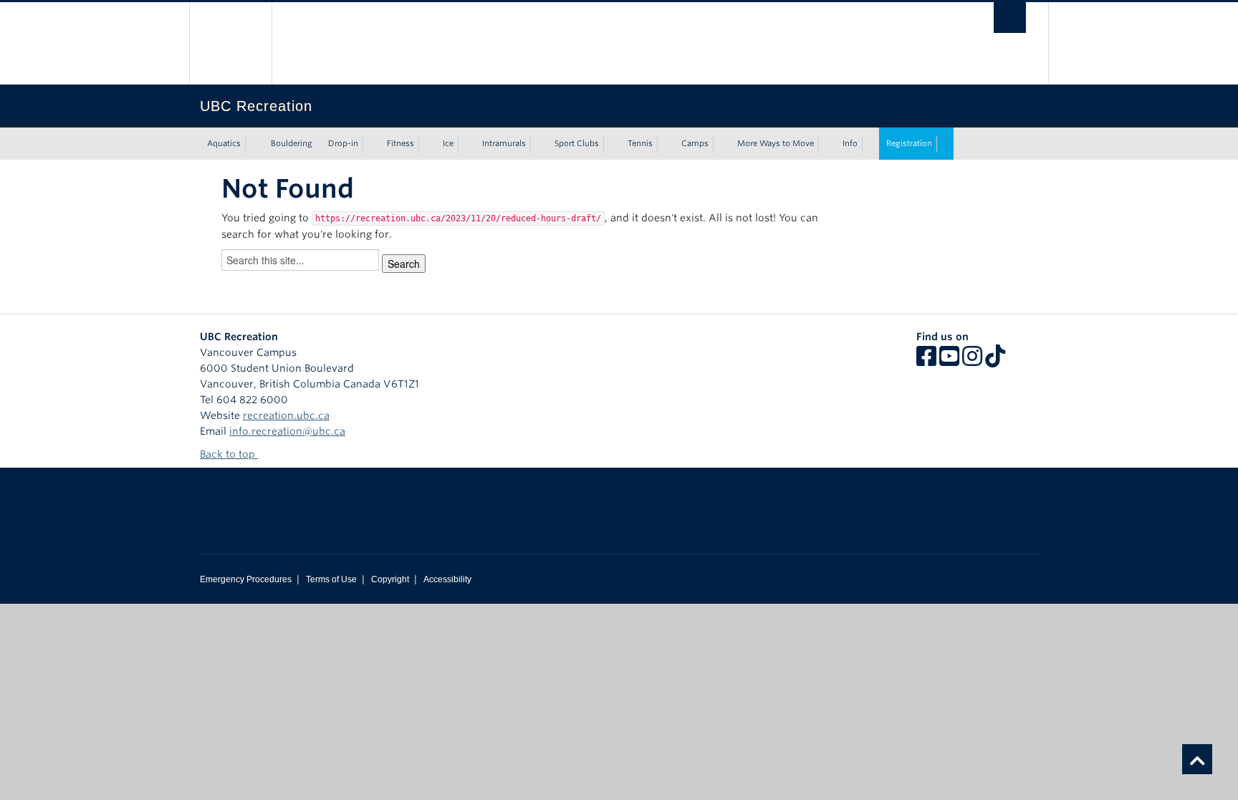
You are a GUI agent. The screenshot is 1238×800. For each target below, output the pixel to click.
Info (850, 143)
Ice (448, 143)
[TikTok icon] (995, 361)
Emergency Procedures (246, 579)
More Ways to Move (775, 143)
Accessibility (447, 579)
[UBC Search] (1010, 17)
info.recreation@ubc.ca (287, 431)
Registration (909, 143)
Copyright (390, 579)
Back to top (229, 454)
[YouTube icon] (949, 361)
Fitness (400, 143)
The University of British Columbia (230, 43)
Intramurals (504, 143)
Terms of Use (331, 579)
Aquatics (224, 143)
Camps (695, 143)
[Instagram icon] (972, 361)
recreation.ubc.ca (286, 415)
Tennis (640, 143)
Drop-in (343, 143)
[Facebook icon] (926, 361)
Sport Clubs (577, 143)
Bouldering (291, 143)
